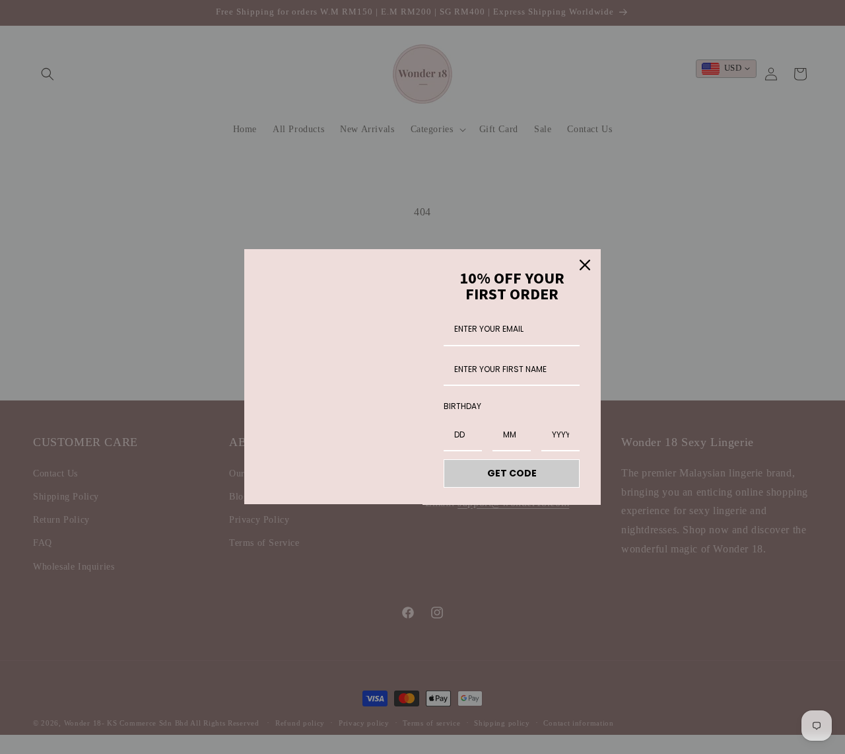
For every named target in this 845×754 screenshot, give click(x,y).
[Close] (585, 265)
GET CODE (512, 473)
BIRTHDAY (462, 406)
